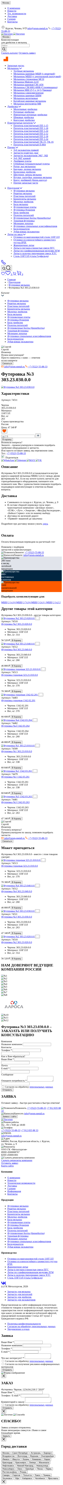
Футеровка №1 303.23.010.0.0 (16, 751)
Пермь (49, 1469)
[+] (38, 436)
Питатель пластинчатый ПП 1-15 (30, 125)
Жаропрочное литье (23, 245)
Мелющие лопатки (23, 223)
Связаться (7, 363)
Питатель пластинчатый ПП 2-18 (30, 136)
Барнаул (48, 1453)
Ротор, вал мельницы (24, 166)
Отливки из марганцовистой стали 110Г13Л (36, 237)
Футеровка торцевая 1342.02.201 (18, 700)
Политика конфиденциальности (24, 1323)
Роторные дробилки (23, 112)
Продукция (13, 188)
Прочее (11, 147)
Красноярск (20, 1462)
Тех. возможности (16, 13)
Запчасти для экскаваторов (21, 1299)
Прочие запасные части (25, 183)
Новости (11, 11)
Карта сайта (7, 1166)
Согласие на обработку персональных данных (31, 1326)
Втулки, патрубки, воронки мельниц (32, 177)
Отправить (7, 1090)
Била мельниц (20, 204)
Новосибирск (8, 1469)
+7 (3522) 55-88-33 (16, 453)
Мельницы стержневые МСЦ (28, 79)
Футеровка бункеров (24, 210)
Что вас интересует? (12, 1358)
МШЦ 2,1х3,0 (8, 602)
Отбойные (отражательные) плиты (31, 163)
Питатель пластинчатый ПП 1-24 (30, 131)
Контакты (12, 21)
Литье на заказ (15, 234)
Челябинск (40, 1478)
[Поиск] (6, 268)
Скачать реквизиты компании (16, 1160)
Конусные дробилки (24, 120)
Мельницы (13, 68)
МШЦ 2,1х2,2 (53, 602)
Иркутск (16, 1459)
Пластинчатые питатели (20, 123)
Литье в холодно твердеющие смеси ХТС (35, 253)
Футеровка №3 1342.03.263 (15, 802)
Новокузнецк (42, 1466)
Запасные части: (15, 65)
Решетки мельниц (22, 193)
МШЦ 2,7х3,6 (23, 602)
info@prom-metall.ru (37, 28)
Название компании (11, 1345)
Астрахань (36, 1453)
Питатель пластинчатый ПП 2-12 (30, 133)
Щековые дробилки (23, 117)
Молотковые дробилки (25, 109)
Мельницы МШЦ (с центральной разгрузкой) (37, 76)
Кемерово (36, 1459)
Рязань (23, 1472)
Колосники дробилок (24, 172)
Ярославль (53, 1478)
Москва (5, 3)
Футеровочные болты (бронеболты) (32, 218)
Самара (5, 1475)
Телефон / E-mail (10, 1395)
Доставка (12, 16)
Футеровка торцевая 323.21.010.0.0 (19, 675)
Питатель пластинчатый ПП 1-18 (30, 128)
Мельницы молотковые (25, 98)
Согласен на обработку (29, 1087)
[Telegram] (21, 460)
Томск (37, 1475)
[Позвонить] (3, 263)
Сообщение (7, 1074)
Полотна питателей (23, 215)
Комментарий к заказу (12, 1402)
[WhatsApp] (8, 460)
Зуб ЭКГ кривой (22, 158)
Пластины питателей (24, 196)
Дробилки (13, 106)
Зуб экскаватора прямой (26, 150)
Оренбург (29, 1469)
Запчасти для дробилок (19, 1297)
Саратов (16, 1475)
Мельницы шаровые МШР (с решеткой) (34, 73)
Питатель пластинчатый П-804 (29, 144)
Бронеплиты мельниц (24, 199)
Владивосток (8, 1456)
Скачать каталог (9, 53)
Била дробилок (21, 212)
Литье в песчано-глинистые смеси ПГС (34, 248)
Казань (26, 1459)
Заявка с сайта (9, 1116)
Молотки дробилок (23, 201)
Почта (4, 1065)
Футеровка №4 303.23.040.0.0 (16, 649)
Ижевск (5, 1459)
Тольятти (27, 1475)
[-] (3, 436)
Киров (47, 1459)
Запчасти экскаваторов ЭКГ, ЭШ (30, 155)
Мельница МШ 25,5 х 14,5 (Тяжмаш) (32, 90)
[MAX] (31, 460)
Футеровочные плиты (24, 207)
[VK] (39, 460)
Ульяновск (7, 1478)
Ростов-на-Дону (9, 1472)
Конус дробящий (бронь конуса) (30, 180)
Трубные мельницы (23, 71)
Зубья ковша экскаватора (26, 231)
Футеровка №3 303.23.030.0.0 (16, 917)
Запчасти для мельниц (19, 1291)
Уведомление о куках (18, 1329)
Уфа (17, 1478)
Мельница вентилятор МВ (27, 103)
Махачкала (44, 1462)
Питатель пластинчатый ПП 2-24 (30, 139)
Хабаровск (27, 1478)
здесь (45, 523)
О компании (13, 8)
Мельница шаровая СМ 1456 (28, 84)
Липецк (32, 1462)
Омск (19, 1469)
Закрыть (6, 1436)
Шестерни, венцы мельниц (27, 174)
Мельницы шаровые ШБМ (27, 95)
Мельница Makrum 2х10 (26, 82)
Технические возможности (21, 1183)
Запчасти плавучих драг (26, 153)
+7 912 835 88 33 (29, 1130)
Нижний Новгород (25, 1466)
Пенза (40, 1469)
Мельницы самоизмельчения (28, 93)
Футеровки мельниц (24, 190)
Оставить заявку (27, 53)
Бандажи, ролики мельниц (27, 169)
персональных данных (41, 1087)
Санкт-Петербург (20, 1453)
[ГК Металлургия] (4, 60)
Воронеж (34, 1456)
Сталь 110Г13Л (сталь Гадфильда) (31, 256)
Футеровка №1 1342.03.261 (15, 777)
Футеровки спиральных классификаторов (35, 226)
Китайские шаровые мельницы (29, 101)
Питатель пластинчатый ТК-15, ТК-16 (33, 142)
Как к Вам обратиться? (13, 1056)
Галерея (11, 19)
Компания (6, 1041)
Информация (14, 1191)
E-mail (5, 1351)
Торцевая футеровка (24, 220)
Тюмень (46, 1475)
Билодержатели (21, 229)
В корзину (7, 439)
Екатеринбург (47, 1456)
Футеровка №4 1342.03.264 (15, 726)
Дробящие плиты (22, 161)
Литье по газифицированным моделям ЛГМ (36, 250)
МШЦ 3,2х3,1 (38, 602)
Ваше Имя (7, 1342)
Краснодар (7, 1462)
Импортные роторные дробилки (30, 114)
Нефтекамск (8, 1466)
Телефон (6, 1348)
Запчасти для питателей (19, 1294)
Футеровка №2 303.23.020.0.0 (16, 624)
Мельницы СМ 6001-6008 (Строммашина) (35, 87)
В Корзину (16, 640)
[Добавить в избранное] (4, 431)
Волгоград (22, 1456)
